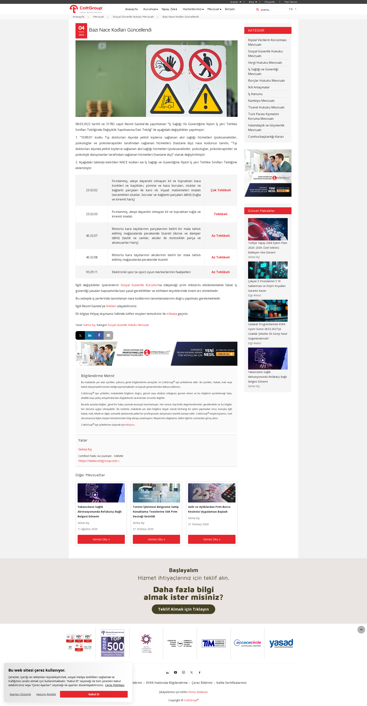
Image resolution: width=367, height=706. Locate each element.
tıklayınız (130, 424)
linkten (111, 306)
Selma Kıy (89, 325)
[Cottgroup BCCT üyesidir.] (146, 643)
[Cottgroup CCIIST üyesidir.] (180, 643)
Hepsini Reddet (46, 694)
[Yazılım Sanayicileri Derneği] (281, 643)
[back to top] (361, 630)
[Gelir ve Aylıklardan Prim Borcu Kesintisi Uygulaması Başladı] (211, 492)
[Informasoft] (156, 353)
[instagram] (183, 673)
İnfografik (270, 2)
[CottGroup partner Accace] (247, 643)
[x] (191, 673)
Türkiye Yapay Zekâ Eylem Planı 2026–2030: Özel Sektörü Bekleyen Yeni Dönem (267, 247)
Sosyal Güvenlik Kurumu (139, 285)
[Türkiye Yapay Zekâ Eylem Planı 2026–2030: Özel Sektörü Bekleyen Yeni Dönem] (268, 229)
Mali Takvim (291, 2)
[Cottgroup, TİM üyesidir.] (214, 643)
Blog (251, 2)
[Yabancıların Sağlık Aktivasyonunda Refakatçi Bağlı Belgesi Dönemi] (101, 492)
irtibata (171, 314)
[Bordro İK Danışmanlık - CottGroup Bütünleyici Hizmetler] (86, 9)
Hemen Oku (100, 539)
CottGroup (191, 700)
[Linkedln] (167, 673)
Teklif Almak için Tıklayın (183, 609)
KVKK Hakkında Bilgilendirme (167, 683)
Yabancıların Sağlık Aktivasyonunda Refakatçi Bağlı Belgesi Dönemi (100, 511)
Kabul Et (94, 694)
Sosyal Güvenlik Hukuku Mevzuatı (128, 325)
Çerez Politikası (114, 685)
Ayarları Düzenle (20, 694)
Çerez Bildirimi (202, 683)
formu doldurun (198, 692)
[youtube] (175, 673)
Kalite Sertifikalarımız (231, 683)
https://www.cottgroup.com (97, 461)
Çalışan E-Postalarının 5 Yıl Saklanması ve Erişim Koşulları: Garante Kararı (267, 285)
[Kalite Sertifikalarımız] (79, 643)
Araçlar (234, 2)
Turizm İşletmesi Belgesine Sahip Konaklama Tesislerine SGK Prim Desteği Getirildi (156, 511)
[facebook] (199, 673)
